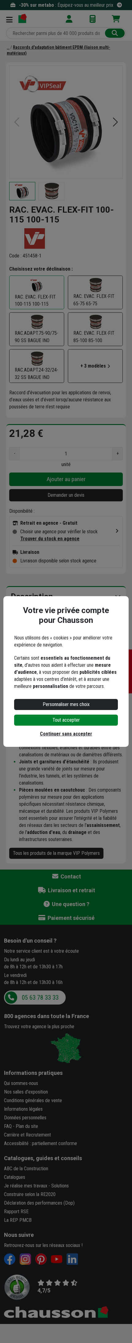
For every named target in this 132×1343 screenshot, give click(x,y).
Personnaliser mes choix (66, 704)
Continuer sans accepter (66, 734)
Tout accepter (66, 720)
